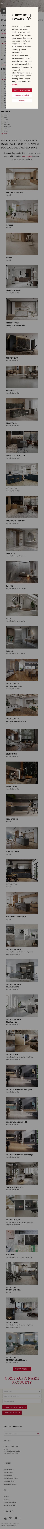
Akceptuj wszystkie (22, 90)
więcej (14, 84)
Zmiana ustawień (22, 95)
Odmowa (22, 100)
